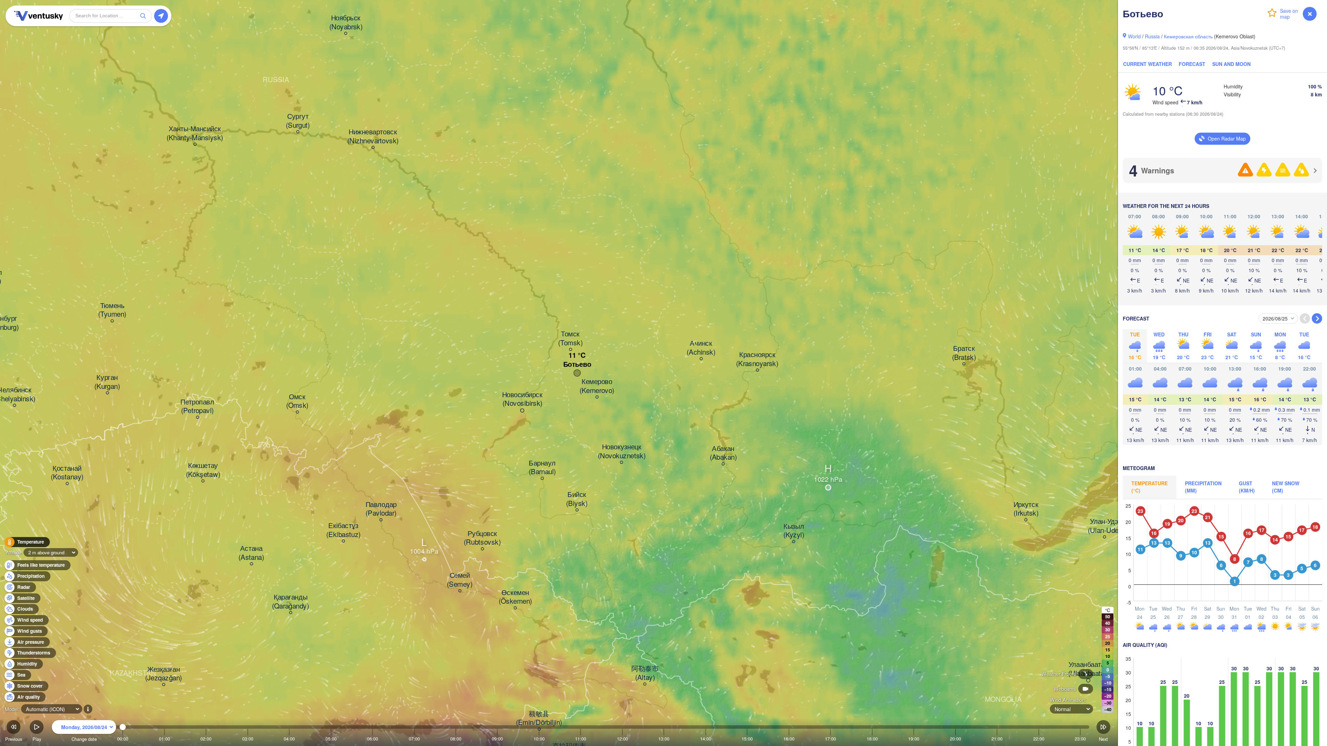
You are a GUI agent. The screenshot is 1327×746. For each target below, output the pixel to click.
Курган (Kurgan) (107, 382)
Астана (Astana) (251, 553)
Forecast (1192, 63)
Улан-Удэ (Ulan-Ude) (1104, 526)
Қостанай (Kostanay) (67, 472)
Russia (1152, 36)
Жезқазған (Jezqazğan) (163, 673)
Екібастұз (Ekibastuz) (343, 530)
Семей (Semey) (459, 580)
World (1134, 36)
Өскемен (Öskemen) (515, 597)
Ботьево (577, 364)
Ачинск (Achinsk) (701, 348)
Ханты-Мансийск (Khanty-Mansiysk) (195, 133)
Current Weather (1147, 63)
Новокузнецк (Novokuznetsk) (622, 451)
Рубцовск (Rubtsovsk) (482, 538)
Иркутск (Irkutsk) (1026, 509)
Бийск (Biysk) (576, 499)
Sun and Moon (1231, 63)
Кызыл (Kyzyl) (793, 530)
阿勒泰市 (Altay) (644, 673)
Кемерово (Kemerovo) (597, 386)
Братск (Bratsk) (964, 353)
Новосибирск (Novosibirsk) (522, 399)
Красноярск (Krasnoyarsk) (757, 359)
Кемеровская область (1188, 36)
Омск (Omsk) (297, 401)
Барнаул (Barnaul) (542, 467)
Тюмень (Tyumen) (112, 310)
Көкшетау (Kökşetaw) (203, 470)
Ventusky (37, 16)
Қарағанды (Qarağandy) (290, 602)
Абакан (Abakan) (723, 453)
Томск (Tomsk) (570, 338)
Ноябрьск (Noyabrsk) (346, 22)
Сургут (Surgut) (298, 121)
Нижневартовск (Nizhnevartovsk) (373, 136)
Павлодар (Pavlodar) (381, 509)
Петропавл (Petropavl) (197, 406)
